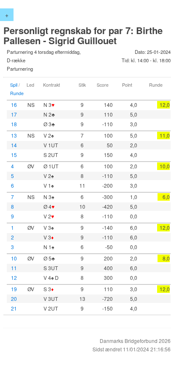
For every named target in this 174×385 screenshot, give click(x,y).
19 (14, 288)
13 (14, 135)
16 (14, 104)
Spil (13, 85)
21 (14, 308)
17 (14, 114)
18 (14, 123)
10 (14, 258)
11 (14, 267)
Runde (17, 93)
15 (14, 154)
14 (14, 145)
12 (14, 277)
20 (14, 298)
